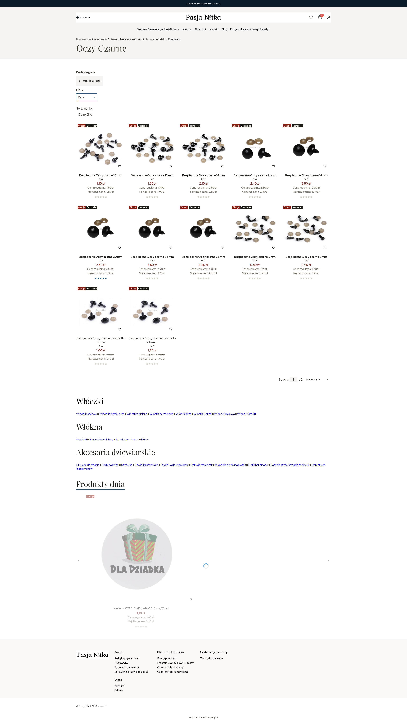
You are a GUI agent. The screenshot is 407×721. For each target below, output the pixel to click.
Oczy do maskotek (154, 39)
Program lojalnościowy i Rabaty (175, 662)
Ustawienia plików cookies (130, 671)
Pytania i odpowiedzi (126, 667)
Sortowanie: (84, 108)
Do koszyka (94, 166)
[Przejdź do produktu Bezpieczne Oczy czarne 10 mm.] (100, 147)
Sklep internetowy (202, 717)
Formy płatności (166, 658)
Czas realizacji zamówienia (172, 671)
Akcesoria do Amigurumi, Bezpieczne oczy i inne (118, 39)
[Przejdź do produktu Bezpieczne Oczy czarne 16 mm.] (255, 147)
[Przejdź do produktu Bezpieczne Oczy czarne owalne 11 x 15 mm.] (100, 310)
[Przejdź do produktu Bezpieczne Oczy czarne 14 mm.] (203, 147)
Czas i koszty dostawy (170, 667)
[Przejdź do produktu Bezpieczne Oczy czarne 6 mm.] (255, 229)
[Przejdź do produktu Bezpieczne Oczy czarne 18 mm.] (306, 147)
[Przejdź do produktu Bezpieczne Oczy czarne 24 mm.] (152, 229)
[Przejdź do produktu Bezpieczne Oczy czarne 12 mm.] (152, 147)
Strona (283, 379)
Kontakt (119, 685)
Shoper (100, 706)
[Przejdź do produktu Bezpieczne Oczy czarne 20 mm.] (100, 229)
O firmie (119, 690)
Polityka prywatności (126, 658)
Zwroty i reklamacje (211, 658)
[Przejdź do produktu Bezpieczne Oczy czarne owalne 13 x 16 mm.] (152, 310)
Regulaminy (121, 662)
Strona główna (83, 39)
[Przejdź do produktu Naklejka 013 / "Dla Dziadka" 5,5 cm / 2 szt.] (141, 549)
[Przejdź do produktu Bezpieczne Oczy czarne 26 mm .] (203, 229)
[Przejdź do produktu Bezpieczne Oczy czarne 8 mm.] (306, 229)
